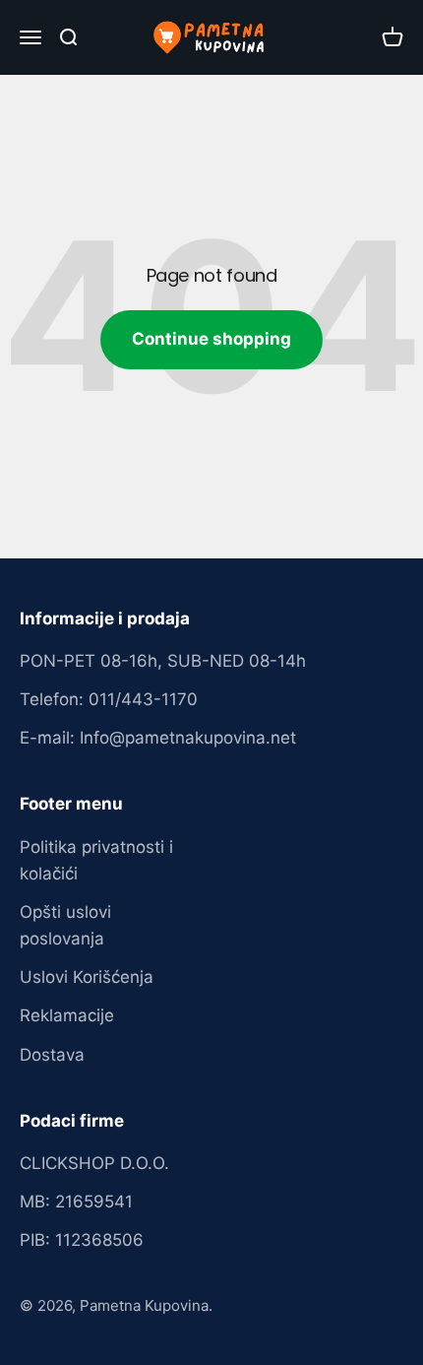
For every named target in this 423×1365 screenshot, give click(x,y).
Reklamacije (67, 1015)
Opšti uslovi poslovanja (65, 925)
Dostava (52, 1055)
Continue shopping (211, 339)
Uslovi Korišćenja (86, 977)
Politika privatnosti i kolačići (96, 860)
